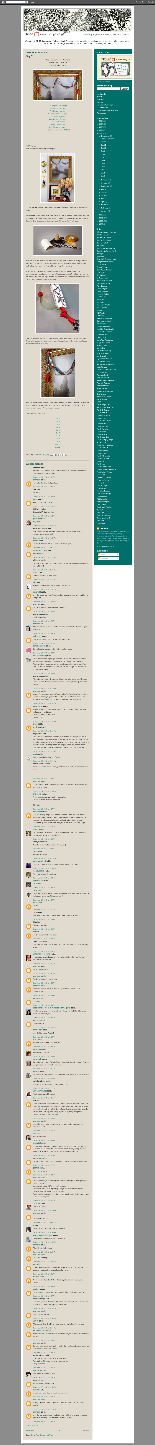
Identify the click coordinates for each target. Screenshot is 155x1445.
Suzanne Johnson (40, 550)
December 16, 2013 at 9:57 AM (44, 1296)
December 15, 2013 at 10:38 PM (44, 1232)
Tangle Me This (102, 426)
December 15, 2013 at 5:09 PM (44, 1005)
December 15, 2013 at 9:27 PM (44, 1165)
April (103, 202)
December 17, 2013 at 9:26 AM (44, 1377)
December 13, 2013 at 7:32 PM (44, 477)
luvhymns (37, 636)
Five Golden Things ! (57, 119)
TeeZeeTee (101, 475)
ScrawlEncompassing (105, 391)
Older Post (85, 1430)
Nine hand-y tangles (57, 108)
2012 (101, 215)
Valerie (36, 541)
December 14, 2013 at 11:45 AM (44, 761)
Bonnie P (36, 1020)
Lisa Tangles (101, 337)
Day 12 (57, 447)
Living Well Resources (105, 340)
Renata (35, 573)
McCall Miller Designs (104, 351)
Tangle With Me (102, 434)
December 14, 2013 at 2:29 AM (44, 633)
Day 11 (103, 145)
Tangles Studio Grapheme (106, 469)
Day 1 (103, 176)
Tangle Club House (104, 421)
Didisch (36, 624)
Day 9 (58, 441)
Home (58, 1430)
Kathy (35, 851)
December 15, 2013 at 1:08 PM (44, 878)
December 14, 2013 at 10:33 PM (44, 849)
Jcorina (99, 310)
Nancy (35, 998)
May (103, 198)
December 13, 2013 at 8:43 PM (44, 487)
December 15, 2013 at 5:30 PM (44, 1027)
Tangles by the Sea (104, 467)
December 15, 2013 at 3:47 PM (44, 973)
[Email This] (54, 454)
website (86, 41)
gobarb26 (37, 519)
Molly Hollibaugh (103, 353)
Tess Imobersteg (40, 656)
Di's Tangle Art (102, 275)
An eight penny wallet (57, 111)
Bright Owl (100, 256)
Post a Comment (32, 1425)
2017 (101, 121)
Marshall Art (101, 348)
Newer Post (30, 1430)
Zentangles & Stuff (103, 518)
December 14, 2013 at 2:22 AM (44, 621)
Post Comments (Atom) (44, 1435)
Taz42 (35, 1040)
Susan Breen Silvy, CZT (105, 407)
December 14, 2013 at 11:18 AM (44, 751)
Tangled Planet (102, 453)
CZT (76, 43)
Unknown (36, 480)
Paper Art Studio (103, 375)
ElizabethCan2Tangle (41, 1331)
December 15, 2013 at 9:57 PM (44, 1201)
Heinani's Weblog (103, 294)
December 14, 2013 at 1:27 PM (44, 809)
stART (99, 402)
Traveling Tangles (103, 491)
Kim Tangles (101, 324)
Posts (102, 554)
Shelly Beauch (102, 399)
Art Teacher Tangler (104, 237)
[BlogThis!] (57, 454)
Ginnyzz (36, 1168)
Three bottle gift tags (57, 124)
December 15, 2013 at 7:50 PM (44, 1118)
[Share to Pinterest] (66, 454)
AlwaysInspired (39, 861)
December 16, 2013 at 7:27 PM (44, 1368)
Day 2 (103, 173)
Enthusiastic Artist (103, 283)
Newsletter (101, 99)
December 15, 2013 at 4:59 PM (44, 995)
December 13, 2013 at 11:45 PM (44, 589)
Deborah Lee (38, 812)
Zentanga (100, 512)
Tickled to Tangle (103, 480)
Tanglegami (101, 464)
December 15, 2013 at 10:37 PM (44, 1223)
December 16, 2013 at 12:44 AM (44, 1262)
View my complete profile (106, 546)
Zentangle (104, 528)
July (103, 192)
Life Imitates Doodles (104, 332)
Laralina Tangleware (104, 326)
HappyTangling (102, 291)
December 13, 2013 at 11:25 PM (44, 570)
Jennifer (36, 1289)
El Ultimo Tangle (102, 278)
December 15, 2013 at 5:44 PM (44, 1047)
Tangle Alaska (102, 413)
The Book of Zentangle (105, 105)
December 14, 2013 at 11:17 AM (44, 731)
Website (100, 97)
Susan (35, 1380)
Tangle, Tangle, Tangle (105, 440)
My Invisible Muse (103, 361)
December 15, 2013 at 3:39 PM (44, 951)
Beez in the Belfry (103, 243)
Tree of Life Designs (104, 494)
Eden (35, 1133)
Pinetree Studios (103, 386)
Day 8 (58, 438)
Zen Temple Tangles (104, 507)
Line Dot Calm (102, 334)
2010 (101, 221)
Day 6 (103, 160)
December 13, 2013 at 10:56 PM (44, 548)
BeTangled (100, 246)
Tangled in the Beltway (105, 445)
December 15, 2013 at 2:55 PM (44, 900)
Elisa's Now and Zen (104, 281)
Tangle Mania (101, 423)
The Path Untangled (104, 477)
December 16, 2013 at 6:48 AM (44, 1286)
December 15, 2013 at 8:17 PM (44, 1131)
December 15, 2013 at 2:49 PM (44, 887)
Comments (104, 559)
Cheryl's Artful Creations (105, 262)
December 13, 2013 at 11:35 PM (44, 579)
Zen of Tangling (102, 504)
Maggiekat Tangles (103, 342)
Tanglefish (100, 461)
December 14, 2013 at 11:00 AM (44, 721)
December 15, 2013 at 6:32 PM (44, 1078)
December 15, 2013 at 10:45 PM (44, 1242)
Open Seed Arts (102, 372)
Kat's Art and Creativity (105, 321)
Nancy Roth (37, 1158)
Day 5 (58, 430)
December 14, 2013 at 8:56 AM (44, 673)
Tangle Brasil (101, 418)
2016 (101, 124)
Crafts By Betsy (102, 264)
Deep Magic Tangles (104, 270)
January (104, 211)
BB (34, 1101)
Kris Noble (37, 794)
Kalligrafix (100, 316)
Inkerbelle (100, 302)
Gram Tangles (102, 289)
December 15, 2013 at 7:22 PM (44, 1088)
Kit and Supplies (102, 107)
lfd (34, 922)
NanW (35, 499)
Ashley (35, 1321)
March (103, 205)
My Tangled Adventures (105, 364)
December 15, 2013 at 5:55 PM (44, 1056)
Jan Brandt (37, 1059)
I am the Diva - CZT (104, 297)
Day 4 (103, 167)
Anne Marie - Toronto (41, 954)
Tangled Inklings (103, 450)
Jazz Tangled (102, 307)
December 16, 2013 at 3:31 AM (44, 1274)
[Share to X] (60, 454)
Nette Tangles (102, 367)
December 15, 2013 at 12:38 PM (44, 868)
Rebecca (36, 829)
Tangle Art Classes (103, 415)
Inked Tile (100, 299)
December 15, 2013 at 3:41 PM (44, 964)
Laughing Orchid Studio (105, 329)
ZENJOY (100, 510)
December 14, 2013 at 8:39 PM (44, 839)
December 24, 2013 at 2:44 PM (44, 1422)
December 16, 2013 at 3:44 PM (44, 1353)
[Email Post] (51, 454)
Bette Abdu (37, 1049)
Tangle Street (101, 432)
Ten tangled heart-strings (58, 106)
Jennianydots (38, 881)
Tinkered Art (101, 488)
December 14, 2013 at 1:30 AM (44, 611)
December (105, 136)
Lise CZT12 (37, 1143)
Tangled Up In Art (103, 459)
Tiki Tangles (101, 483)
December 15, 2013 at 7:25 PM (44, 1098)
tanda (35, 903)
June (103, 195)
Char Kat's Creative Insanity (107, 259)
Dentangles (101, 272)
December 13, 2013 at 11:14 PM (44, 557)
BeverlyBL (37, 592)
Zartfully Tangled (103, 502)
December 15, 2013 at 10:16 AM (44, 858)
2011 (101, 218)
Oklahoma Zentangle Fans (106, 369)
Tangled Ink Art (102, 448)
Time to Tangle (102, 486)
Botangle (100, 254)
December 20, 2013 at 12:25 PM (44, 1409)
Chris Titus (37, 1203)
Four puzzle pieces (58, 122)
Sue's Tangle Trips (103, 405)
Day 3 (103, 170)
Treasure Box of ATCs (61, 130)
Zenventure (101, 523)
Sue (34, 1264)
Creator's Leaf (102, 267)
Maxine (36, 1390)
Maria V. (36, 1277)
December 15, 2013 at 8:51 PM (44, 1155)
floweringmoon (39, 646)
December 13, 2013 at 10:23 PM (44, 516)
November (105, 180)
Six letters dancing (57, 116)
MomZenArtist (102, 356)
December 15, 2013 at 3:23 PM (44, 919)
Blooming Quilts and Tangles (107, 251)
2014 (101, 130)
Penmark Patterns (103, 383)
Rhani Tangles (102, 388)
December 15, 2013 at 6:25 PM (44, 1069)
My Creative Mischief (104, 359)
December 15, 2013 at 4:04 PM (44, 983)
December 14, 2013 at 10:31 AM (44, 703)
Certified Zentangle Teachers (107, 110)
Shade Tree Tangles (104, 396)
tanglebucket (101, 442)
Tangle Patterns (102, 429)
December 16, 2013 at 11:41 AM (44, 1328)
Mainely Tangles (103, 345)
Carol (35, 890)
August (104, 189)
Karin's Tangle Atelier (104, 318)
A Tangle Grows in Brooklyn (107, 232)
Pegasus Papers (103, 378)
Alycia (35, 754)
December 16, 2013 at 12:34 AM (44, 1252)
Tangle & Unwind (103, 410)
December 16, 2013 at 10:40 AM (44, 1318)
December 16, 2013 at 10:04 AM (44, 1308)
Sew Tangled (101, 394)
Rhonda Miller (38, 871)
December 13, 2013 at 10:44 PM (44, 538)
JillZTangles (101, 313)
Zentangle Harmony (104, 515)
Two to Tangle (102, 496)
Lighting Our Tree (107, 139)
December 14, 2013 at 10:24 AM (44, 688)
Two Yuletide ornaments (57, 127)
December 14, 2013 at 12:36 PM (44, 791)
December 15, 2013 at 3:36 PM (44, 929)
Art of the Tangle (103, 235)
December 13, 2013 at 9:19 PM (44, 506)
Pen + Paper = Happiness (106, 380)
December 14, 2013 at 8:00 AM (44, 653)
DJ (33, 1225)
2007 (101, 224)
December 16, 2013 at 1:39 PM (44, 1340)
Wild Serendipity (102, 499)
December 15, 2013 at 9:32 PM (44, 1175)
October (104, 183)
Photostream (101, 113)
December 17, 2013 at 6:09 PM (44, 1397)
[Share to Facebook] (63, 454)
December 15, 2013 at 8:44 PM (44, 1140)
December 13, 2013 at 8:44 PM (44, 496)
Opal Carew (37, 1370)
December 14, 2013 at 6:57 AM (44, 643)
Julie (34, 582)
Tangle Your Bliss (103, 437)
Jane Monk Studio (103, 305)
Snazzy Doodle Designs (42, 1235)
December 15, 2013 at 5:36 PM (44, 1037)
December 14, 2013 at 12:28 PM (44, 779)
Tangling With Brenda (104, 472)
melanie (36, 1071)
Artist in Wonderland (104, 240)
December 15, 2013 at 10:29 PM (44, 1210)
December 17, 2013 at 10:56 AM (44, 1387)
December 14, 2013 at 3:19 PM (44, 827)
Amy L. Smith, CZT (40, 1091)
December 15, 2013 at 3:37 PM (44, 939)
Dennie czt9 (38, 1030)
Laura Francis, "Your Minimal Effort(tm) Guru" (52, 1008)
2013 (101, 133)
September (105, 186)
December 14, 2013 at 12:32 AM (44, 602)
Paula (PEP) (37, 706)
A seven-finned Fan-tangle (57, 114)
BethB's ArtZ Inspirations (106, 248)
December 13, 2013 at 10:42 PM (44, 526)
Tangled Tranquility (103, 456)
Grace (35, 724)
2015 (101, 127)
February (105, 208)
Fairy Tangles (102, 286)
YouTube (100, 102)
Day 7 (58, 436)
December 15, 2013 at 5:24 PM (44, 1017)
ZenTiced (100, 521)
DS (34, 932)
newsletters (107, 41)
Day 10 (57, 444)
